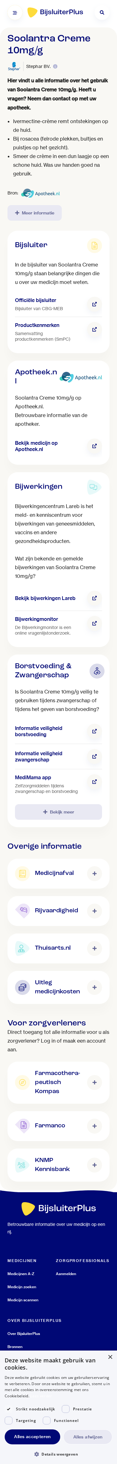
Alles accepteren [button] (32, 1436)
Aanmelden (66, 1273)
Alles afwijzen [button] (88, 1437)
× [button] (110, 1357)
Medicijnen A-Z (20, 1273)
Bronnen (14, 1346)
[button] (58, 1454)
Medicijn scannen (22, 1300)
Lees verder (41, 1396)
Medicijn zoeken (21, 1286)
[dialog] (58, 1407)
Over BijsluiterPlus (23, 1333)
